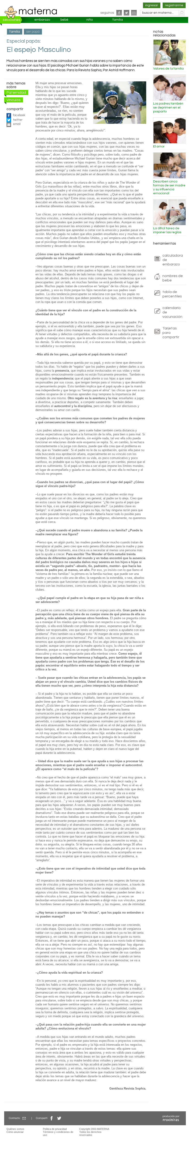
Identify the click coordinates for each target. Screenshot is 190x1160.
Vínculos (13, 100)
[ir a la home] (30, 12)
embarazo (42, 19)
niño (89, 19)
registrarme (174, 5)
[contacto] (134, 12)
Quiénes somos (15, 1129)
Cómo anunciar (15, 1132)
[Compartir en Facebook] (51, 1118)
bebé (64, 19)
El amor (159, 146)
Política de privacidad (55, 1129)
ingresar (151, 5)
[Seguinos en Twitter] (126, 12)
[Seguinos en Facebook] (119, 12)
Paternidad (16, 92)
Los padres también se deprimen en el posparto (168, 107)
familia (118, 19)
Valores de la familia (168, 68)
